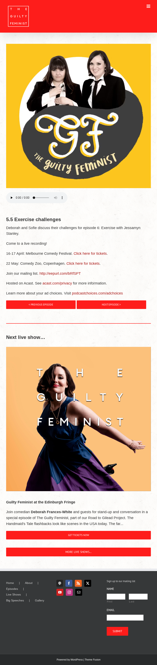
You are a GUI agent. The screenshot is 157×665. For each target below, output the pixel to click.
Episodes (12, 588)
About (29, 582)
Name (110, 588)
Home (10, 582)
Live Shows (13, 594)
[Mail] (78, 592)
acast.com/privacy (57, 283)
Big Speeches (15, 600)
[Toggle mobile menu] (149, 6)
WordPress (77, 659)
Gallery (39, 600)
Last (131, 601)
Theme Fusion (93, 659)
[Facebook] (68, 583)
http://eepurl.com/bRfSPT (60, 273)
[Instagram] (69, 592)
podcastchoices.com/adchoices (97, 293)
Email (110, 610)
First (109, 601)
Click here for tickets (90, 253)
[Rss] (78, 583)
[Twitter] (87, 583)
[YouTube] (59, 592)
